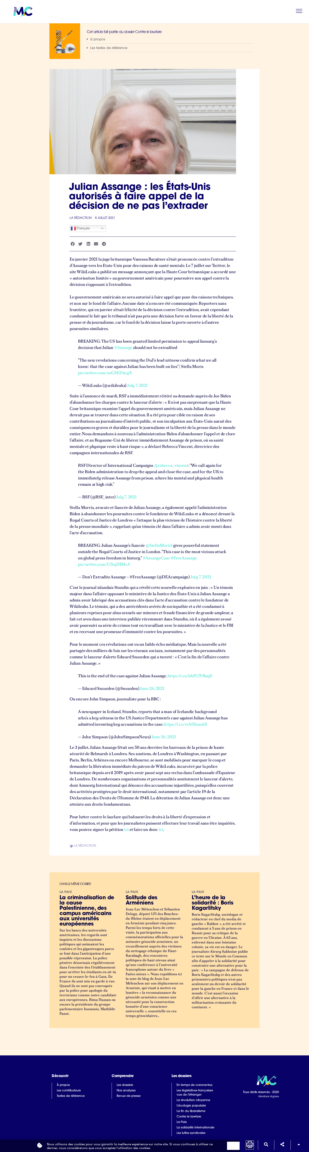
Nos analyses (126, 1090)
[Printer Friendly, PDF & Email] (249, 1146)
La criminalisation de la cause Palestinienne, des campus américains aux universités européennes (86, 911)
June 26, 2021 (152, 688)
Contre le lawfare (189, 1116)
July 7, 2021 (137, 385)
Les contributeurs (69, 1090)
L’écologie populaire (191, 1105)
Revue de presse (129, 1096)
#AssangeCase (156, 558)
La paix (65, 892)
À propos (63, 1085)
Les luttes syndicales (191, 1133)
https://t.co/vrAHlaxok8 (185, 724)
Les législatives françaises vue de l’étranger (195, 1092)
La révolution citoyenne (193, 1100)
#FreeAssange (183, 558)
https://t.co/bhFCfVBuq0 (190, 675)
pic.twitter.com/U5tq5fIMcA (104, 564)
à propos (97, 39)
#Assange (123, 347)
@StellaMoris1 (158, 545)
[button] (170, 39)
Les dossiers (125, 1085)
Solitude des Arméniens (141, 900)
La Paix (182, 1122)
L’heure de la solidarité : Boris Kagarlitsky (212, 903)
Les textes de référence (108, 48)
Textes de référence (71, 1096)
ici (126, 829)
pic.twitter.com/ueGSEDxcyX (105, 372)
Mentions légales (268, 1096)
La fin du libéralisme (191, 1111)
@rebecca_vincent (171, 465)
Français (83, 228)
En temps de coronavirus (194, 1085)
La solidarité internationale (195, 1127)
